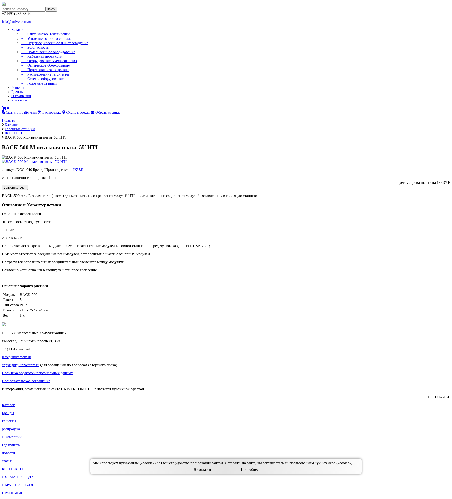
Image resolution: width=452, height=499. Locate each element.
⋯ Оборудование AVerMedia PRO (49, 61)
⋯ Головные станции (39, 83)
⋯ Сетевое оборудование (42, 79)
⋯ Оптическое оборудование (45, 65)
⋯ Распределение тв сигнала (45, 74)
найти (51, 9)
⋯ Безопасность (35, 47)
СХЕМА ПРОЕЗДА (18, 477)
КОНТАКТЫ (12, 469)
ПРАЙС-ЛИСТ (14, 493)
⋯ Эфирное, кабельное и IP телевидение (54, 43)
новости (8, 453)
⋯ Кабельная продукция (41, 56)
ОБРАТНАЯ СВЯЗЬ (18, 485)
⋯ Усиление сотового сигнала (46, 38)
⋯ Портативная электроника (45, 70)
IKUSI (78, 170)
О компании (21, 96)
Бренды (17, 92)
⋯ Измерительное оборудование (48, 52)
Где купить (11, 445)
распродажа (11, 429)
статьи (7, 461)
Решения (18, 87)
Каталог (17, 30)
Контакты (19, 100)
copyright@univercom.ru (20, 365)
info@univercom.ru (16, 22)
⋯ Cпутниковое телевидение (45, 34)
